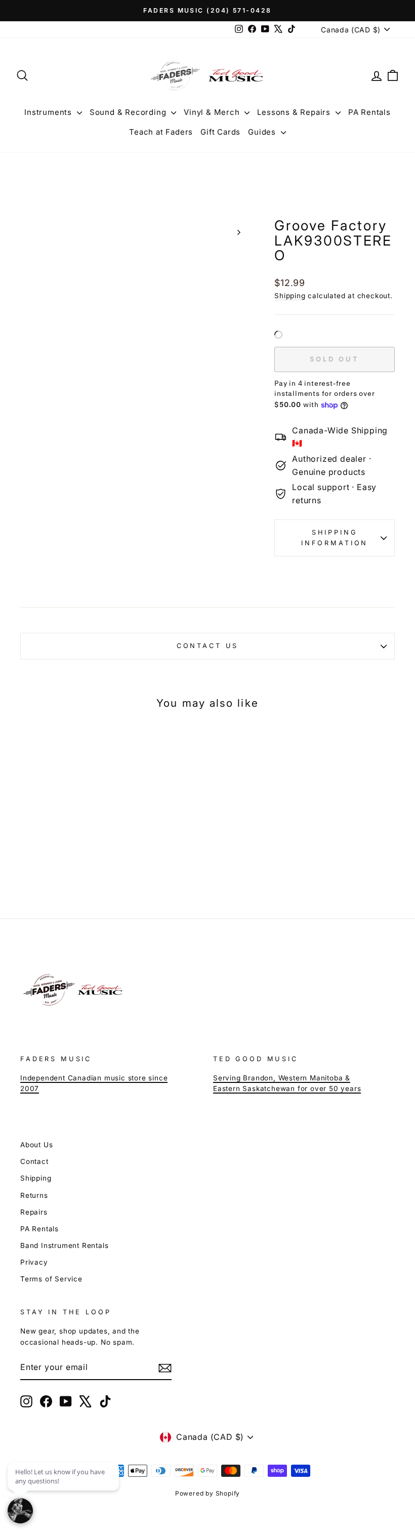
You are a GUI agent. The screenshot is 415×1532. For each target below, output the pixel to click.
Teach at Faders (161, 132)
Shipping (289, 296)
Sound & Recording (129, 112)
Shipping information (334, 537)
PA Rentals (369, 112)
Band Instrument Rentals (64, 1245)
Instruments (49, 112)
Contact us (207, 646)
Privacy (34, 1262)
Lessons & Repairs (295, 112)
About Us (36, 1145)
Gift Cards (220, 132)
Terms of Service (51, 1279)
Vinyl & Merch (213, 112)
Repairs (34, 1212)
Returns (34, 1195)
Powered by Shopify (207, 1493)
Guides (263, 132)
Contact (34, 1161)
